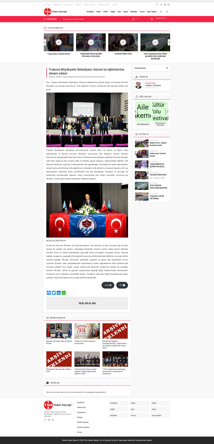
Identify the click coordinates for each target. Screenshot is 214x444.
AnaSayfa (47, 5)
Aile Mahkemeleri (143, 124)
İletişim (78, 5)
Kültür (105, 12)
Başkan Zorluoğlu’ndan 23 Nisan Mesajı (59, 342)
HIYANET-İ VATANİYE (153, 85)
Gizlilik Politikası (89, 5)
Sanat (126, 12)
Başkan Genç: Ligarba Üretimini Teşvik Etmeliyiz (158, 145)
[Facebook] (161, 4)
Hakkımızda (58, 5)
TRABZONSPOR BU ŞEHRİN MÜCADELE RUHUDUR (82, 19)
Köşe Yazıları (152, 12)
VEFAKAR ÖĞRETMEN (123, 54)
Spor (119, 12)
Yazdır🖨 (107, 285)
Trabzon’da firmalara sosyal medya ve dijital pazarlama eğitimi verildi (85, 371)
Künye (115, 5)
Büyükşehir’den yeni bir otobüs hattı (58, 370)
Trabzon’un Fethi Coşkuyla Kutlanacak (84, 342)
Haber (98, 12)
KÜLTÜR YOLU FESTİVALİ (160, 124)
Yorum (142, 12)
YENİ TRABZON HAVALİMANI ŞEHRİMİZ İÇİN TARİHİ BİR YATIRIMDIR (155, 56)
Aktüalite (133, 12)
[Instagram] (168, 4)
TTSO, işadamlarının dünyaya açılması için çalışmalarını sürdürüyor (113, 371)
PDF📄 (122, 285)
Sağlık (113, 12)
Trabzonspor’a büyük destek (58, 54)
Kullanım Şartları (104, 5)
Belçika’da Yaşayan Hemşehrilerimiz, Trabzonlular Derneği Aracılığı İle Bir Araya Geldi (114, 344)
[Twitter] (164, 4)
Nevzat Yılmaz (150, 83)
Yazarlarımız (69, 5)
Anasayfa (52, 77)
